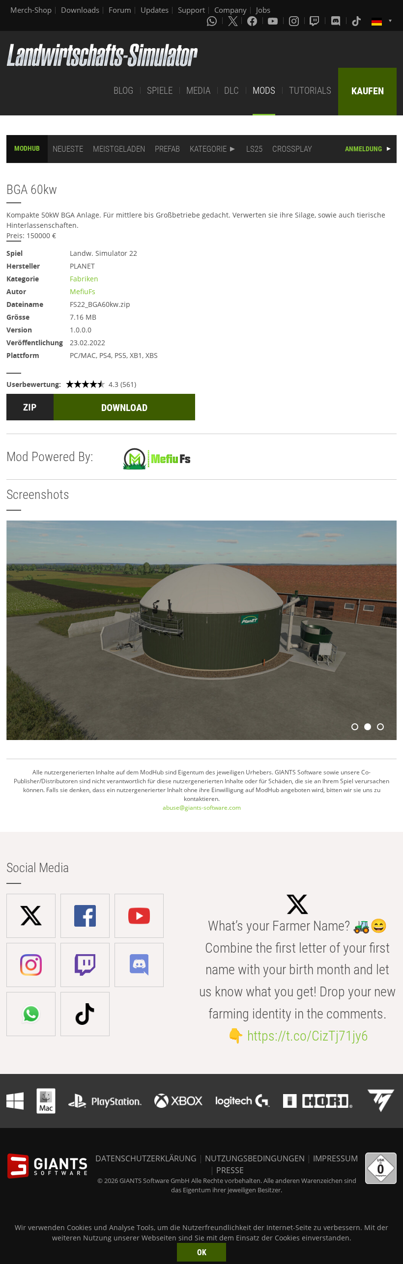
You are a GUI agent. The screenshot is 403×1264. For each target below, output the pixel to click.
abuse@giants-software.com (202, 807)
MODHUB (27, 148)
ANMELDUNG (363, 149)
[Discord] (337, 20)
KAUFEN (367, 91)
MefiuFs (82, 291)
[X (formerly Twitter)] (233, 20)
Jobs (263, 10)
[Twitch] (315, 20)
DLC (231, 90)
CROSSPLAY (292, 149)
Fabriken (84, 278)
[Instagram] (295, 20)
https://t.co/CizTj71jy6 (307, 1036)
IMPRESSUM (335, 1158)
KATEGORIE (208, 149)
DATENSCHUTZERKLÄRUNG (146, 1158)
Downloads (80, 10)
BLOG (123, 90)
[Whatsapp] (213, 20)
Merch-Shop (31, 10)
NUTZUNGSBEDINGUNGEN (255, 1158)
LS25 (254, 149)
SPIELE (160, 90)
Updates (155, 10)
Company (230, 10)
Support (191, 10)
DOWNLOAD (124, 407)
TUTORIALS (310, 90)
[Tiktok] (357, 20)
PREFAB (167, 149)
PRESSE (230, 1170)
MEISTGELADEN (119, 149)
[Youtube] (274, 20)
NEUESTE (68, 149)
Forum (120, 10)
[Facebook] (253, 20)
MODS (264, 90)
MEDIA (198, 90)
